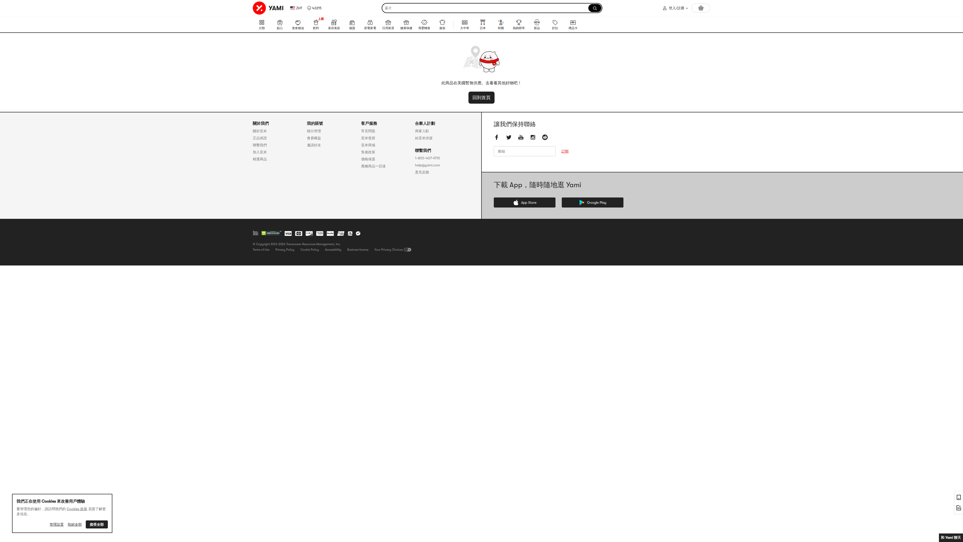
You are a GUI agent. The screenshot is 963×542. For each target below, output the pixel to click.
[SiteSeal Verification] (271, 233)
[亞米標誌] (268, 8)
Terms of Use (261, 249)
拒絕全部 (75, 524)
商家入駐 (422, 131)
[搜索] (594, 8)
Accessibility (333, 249)
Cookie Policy (309, 249)
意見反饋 (422, 172)
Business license (357, 249)
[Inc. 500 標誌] (255, 233)
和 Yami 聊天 (951, 537)
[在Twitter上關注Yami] (509, 137)
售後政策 (368, 152)
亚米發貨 (368, 138)
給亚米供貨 (424, 138)
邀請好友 (314, 145)
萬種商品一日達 (373, 166)
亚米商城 (368, 145)
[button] (314, 8)
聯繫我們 (260, 145)
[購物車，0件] (700, 8)
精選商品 (260, 159)
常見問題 (368, 131)
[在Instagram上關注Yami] (533, 137)
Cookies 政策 (77, 509)
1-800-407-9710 (427, 158)
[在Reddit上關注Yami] (545, 137)
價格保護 (368, 159)
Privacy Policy (284, 249)
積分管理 (314, 131)
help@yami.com (427, 165)
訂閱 (565, 151)
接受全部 (97, 524)
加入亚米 (260, 152)
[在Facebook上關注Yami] (497, 137)
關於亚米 (260, 131)
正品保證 (260, 138)
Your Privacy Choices (388, 249)
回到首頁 (481, 97)
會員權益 (314, 138)
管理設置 (57, 524)
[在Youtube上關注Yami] (521, 137)
